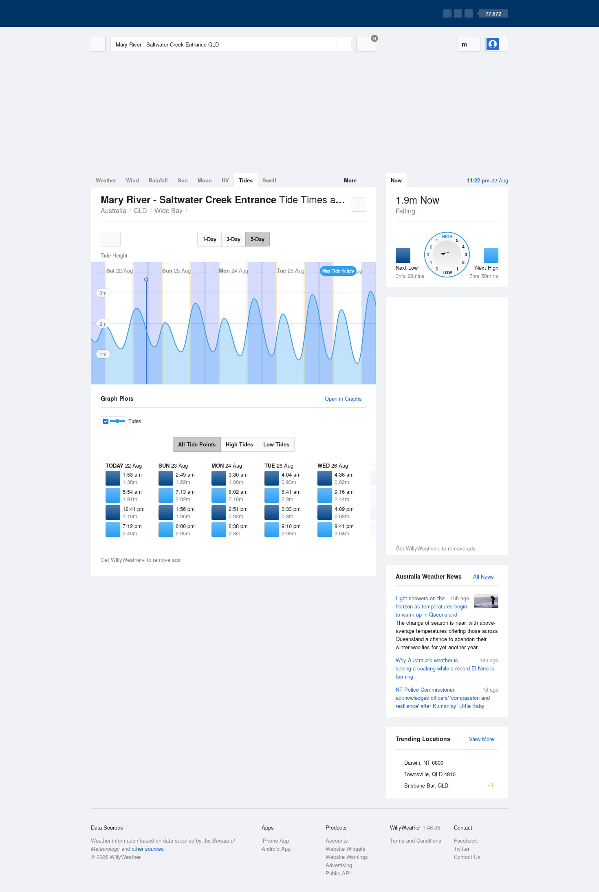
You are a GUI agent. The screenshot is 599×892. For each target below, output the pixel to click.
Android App (276, 848)
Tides (246, 180)
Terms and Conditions (415, 840)
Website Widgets (346, 848)
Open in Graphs (343, 398)
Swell (269, 180)
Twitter (461, 848)
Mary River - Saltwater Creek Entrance (191, 209)
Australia (113, 210)
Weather (106, 180)
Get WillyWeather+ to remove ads (436, 548)
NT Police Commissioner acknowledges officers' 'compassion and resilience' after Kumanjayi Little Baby (447, 698)
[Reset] (329, 44)
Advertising (339, 865)
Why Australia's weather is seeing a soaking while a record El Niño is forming (447, 668)
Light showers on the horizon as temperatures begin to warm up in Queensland (447, 622)
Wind (132, 180)
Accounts (337, 840)
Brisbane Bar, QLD (448, 785)
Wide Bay (168, 210)
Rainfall (158, 180)
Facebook (465, 840)
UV (225, 180)
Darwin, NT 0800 (423, 762)
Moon (205, 180)
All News (483, 576)
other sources (148, 848)
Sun (183, 180)
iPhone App (275, 840)
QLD (140, 210)
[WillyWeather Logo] (129, 13)
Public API (338, 873)
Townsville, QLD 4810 (430, 774)
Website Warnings (347, 857)
